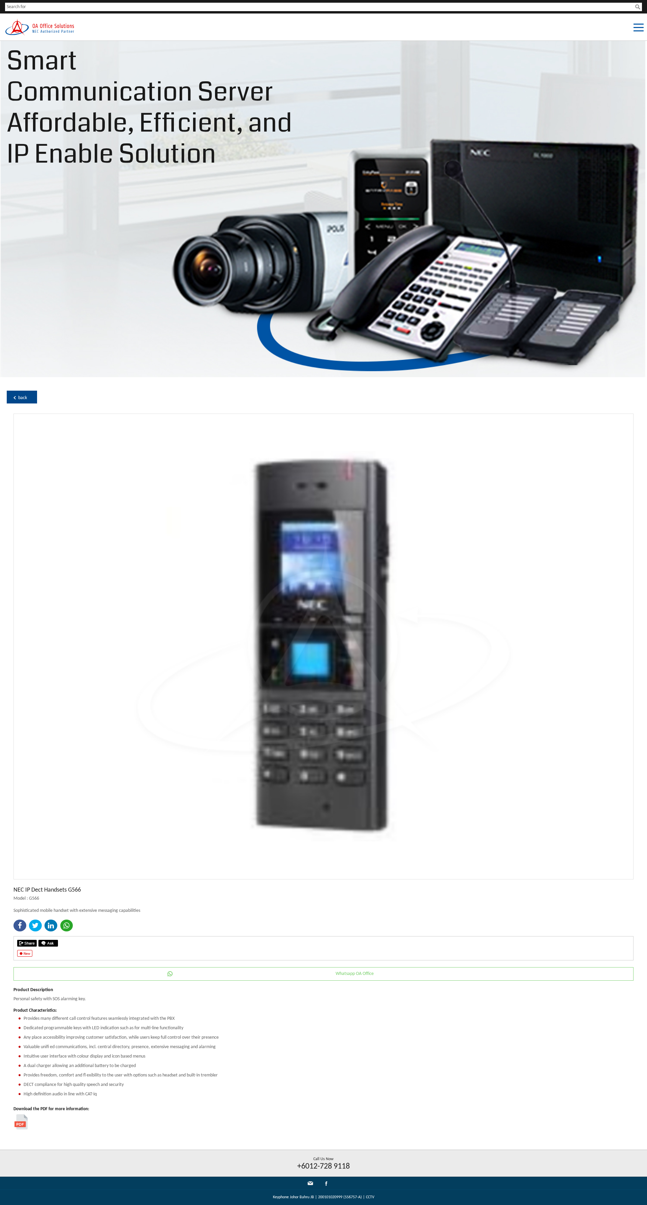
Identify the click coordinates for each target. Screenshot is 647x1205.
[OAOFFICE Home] (39, 34)
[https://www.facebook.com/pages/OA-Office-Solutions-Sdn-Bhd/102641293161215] (326, 1184)
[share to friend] (27, 943)
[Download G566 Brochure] (21, 1128)
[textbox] (320, 7)
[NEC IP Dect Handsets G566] (323, 877)
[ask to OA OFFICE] (48, 943)
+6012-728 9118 (323, 1166)
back (22, 397)
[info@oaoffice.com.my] (310, 1183)
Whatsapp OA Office (355, 973)
